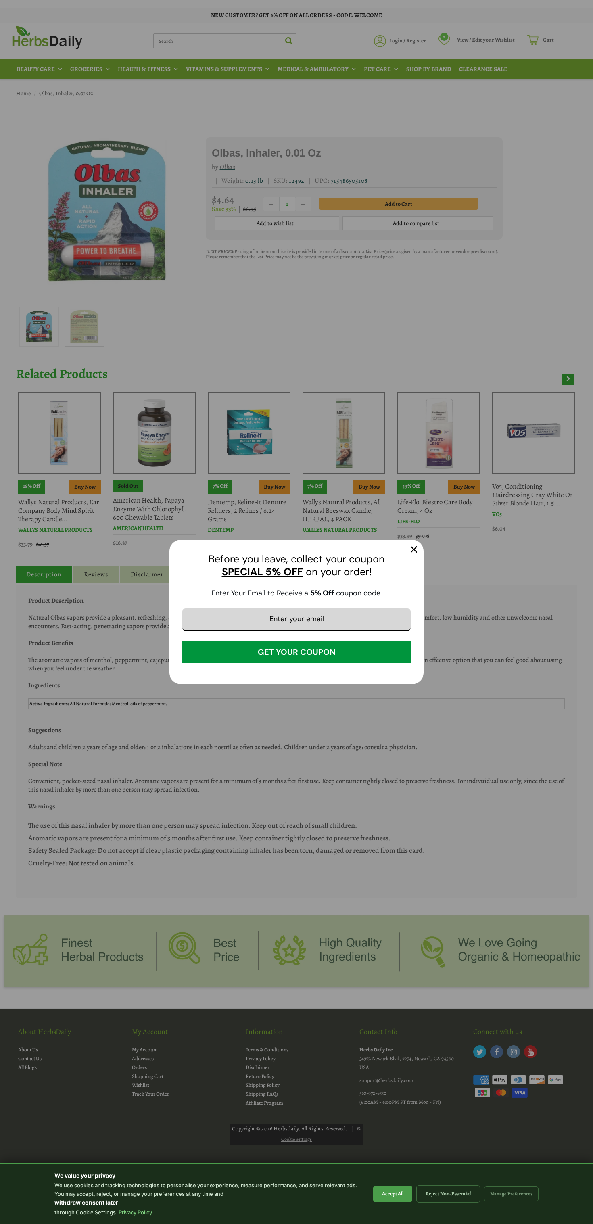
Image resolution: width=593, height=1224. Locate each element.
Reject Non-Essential (448, 1193)
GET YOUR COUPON (297, 652)
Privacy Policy (135, 1212)
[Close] (414, 549)
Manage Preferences (511, 1194)
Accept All (392, 1193)
